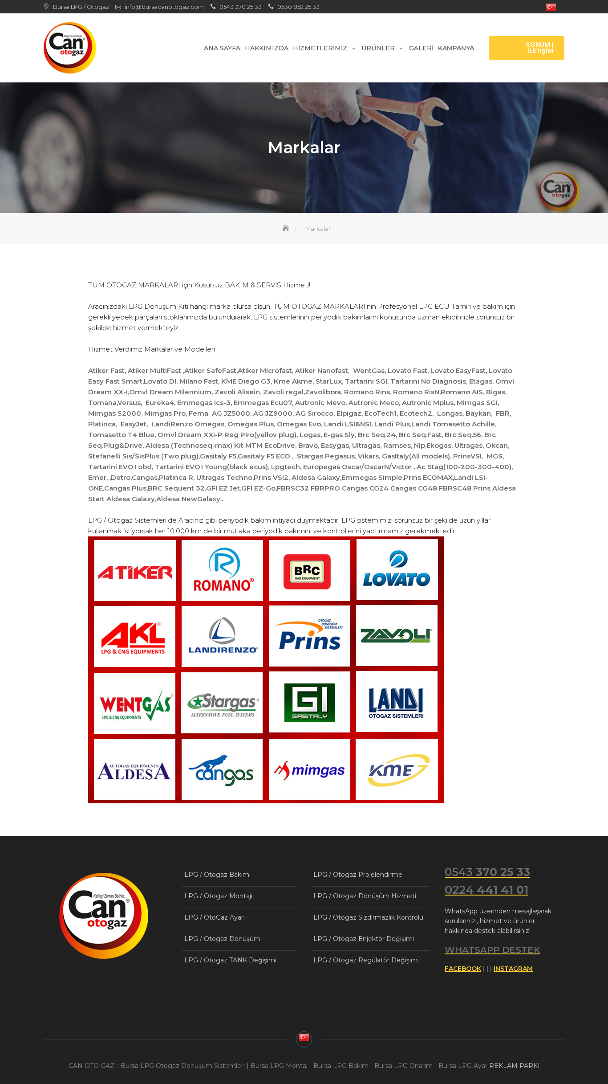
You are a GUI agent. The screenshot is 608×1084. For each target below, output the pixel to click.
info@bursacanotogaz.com (164, 6)
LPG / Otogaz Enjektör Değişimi (363, 939)
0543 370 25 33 (240, 6)
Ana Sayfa (222, 48)
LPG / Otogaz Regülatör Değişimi (366, 960)
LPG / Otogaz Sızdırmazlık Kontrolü (368, 917)
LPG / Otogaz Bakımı (217, 875)
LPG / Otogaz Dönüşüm (222, 939)
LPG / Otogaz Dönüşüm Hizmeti (364, 896)
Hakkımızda (266, 48)
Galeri (421, 48)
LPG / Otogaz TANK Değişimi (230, 960)
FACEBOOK (463, 969)
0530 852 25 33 (298, 6)
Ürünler (378, 48)
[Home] (287, 228)
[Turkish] (551, 7)
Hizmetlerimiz (320, 48)
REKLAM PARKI (514, 1066)
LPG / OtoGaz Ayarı (214, 917)
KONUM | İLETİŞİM (539, 47)
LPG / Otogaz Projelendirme (357, 875)
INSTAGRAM (513, 969)
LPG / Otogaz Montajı (218, 896)
